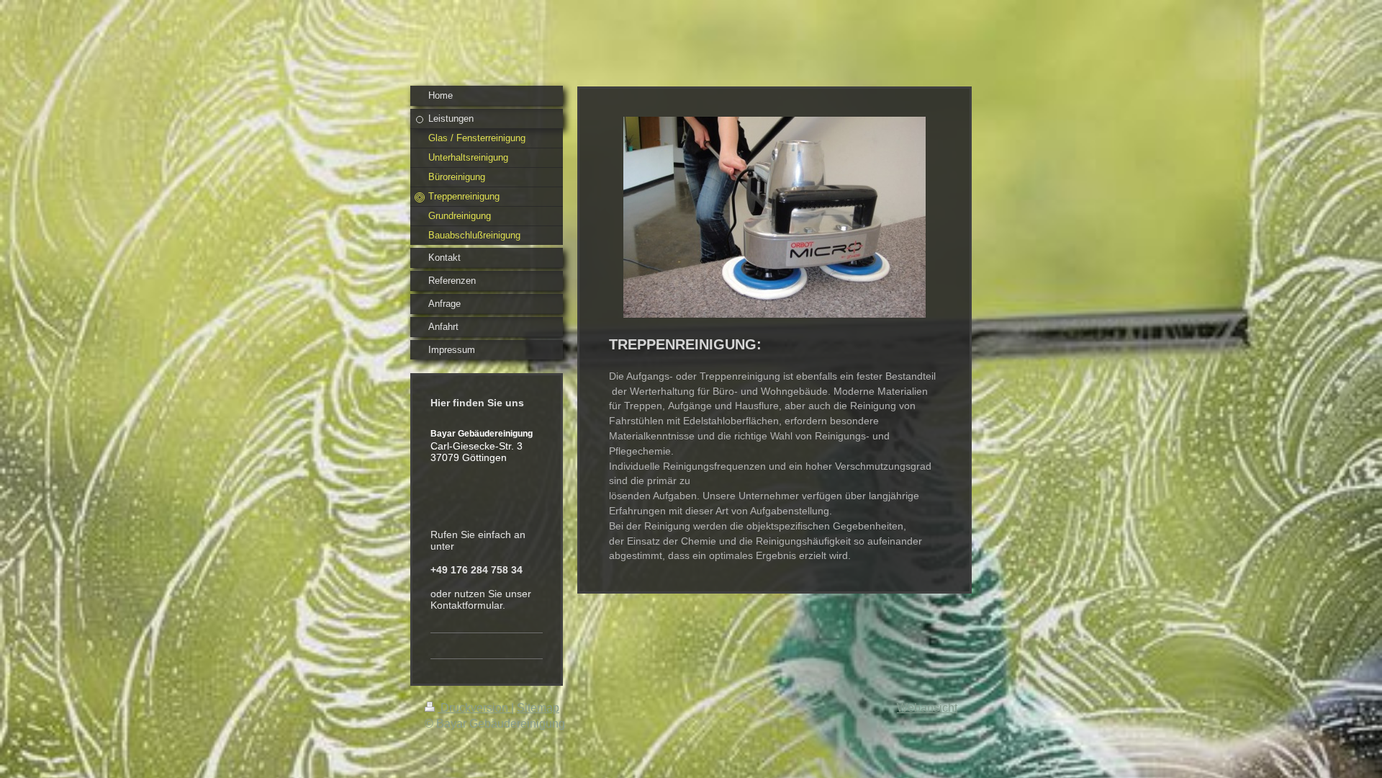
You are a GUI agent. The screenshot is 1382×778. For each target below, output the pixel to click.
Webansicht (927, 708)
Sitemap (538, 708)
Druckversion (474, 708)
